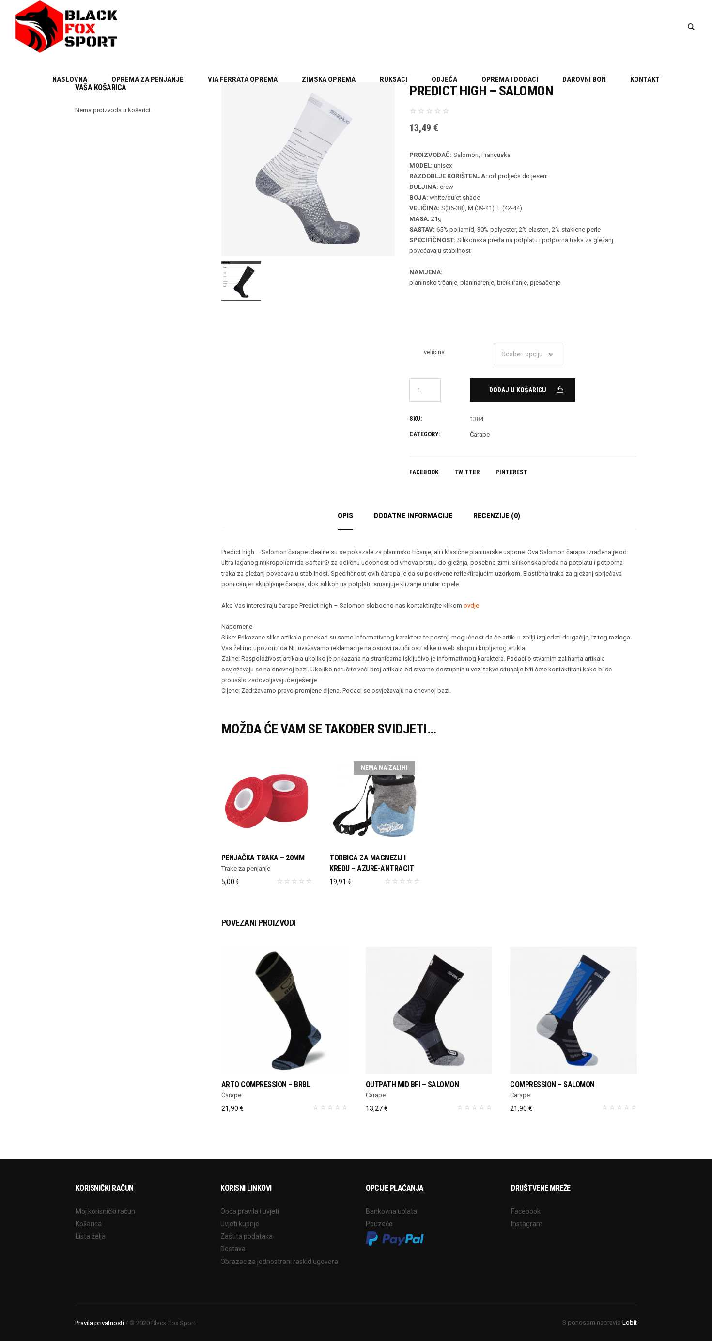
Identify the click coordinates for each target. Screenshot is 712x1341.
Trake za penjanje (245, 868)
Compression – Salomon (552, 1084)
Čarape (480, 434)
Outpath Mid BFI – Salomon (412, 1084)
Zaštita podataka (246, 1236)
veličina (434, 352)
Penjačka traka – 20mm (263, 857)
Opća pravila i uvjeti (249, 1211)
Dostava (233, 1249)
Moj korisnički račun (105, 1211)
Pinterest (511, 472)
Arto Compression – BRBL (265, 1084)
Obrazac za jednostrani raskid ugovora (279, 1261)
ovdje (471, 605)
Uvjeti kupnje (239, 1224)
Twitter (467, 472)
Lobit (629, 1322)
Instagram (526, 1224)
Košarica (89, 1224)
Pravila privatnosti (99, 1322)
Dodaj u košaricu (517, 390)
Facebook (423, 472)
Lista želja (91, 1236)
